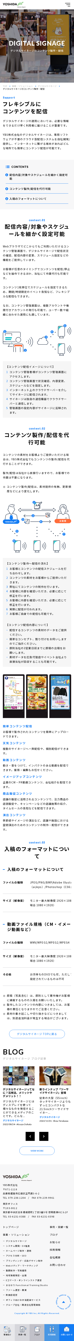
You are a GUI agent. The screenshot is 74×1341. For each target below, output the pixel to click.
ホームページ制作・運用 (18, 1254)
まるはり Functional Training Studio (27, 1288)
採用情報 (55, 1253)
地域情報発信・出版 (16, 1278)
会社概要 (55, 1261)
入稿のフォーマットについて (28, 199)
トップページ (11, 1230)
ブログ (54, 1238)
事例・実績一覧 (59, 1230)
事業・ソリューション (22, 85)
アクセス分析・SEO (16, 1258)
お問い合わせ (58, 1268)
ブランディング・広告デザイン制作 (24, 1264)
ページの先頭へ (63, 1305)
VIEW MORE (37, 1154)
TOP (5, 85)
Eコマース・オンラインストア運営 (24, 1283)
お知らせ (55, 1245)
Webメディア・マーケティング (22, 1268)
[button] (30, 1139)
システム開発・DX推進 (18, 1249)
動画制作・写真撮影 (16, 1273)
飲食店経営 (11, 1298)
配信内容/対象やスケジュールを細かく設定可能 (38, 176)
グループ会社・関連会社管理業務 (23, 1308)
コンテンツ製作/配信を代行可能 (30, 189)
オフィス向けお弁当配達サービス (23, 1303)
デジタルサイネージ (47, 85)
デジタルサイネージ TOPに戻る (37, 1034)
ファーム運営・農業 (16, 1293)
